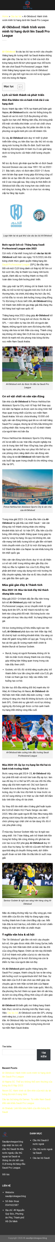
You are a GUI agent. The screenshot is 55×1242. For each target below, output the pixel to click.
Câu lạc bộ (16, 16)
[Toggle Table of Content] (18, 86)
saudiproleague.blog (15, 1196)
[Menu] (4, 5)
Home (5, 16)
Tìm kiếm (6, 1046)
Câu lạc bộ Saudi (41, 1158)
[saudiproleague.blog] (27, 5)
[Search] (52, 5)
